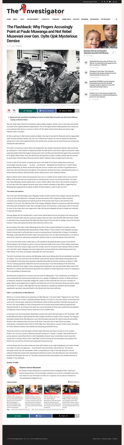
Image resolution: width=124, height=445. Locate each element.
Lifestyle (45, 19)
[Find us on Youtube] (110, 1)
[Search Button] (116, 19)
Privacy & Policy (106, 439)
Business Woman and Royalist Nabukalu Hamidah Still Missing (96, 52)
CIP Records (105, 19)
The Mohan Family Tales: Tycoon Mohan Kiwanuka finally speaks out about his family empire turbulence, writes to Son (103, 73)
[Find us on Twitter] (104, 1)
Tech (22, 19)
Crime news (66, 19)
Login (115, 1)
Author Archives (74, 382)
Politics (76, 19)
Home (9, 19)
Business (84, 19)
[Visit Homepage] (35, 10)
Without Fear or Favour (41, 439)
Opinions (55, 19)
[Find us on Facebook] (102, 1)
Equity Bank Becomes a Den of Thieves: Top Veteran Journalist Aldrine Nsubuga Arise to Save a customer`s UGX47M (103, 63)
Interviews (94, 19)
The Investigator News (17, 439)
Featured (19, 46)
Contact (115, 439)
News (15, 19)
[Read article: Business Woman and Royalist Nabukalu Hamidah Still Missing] (100, 36)
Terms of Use (96, 439)
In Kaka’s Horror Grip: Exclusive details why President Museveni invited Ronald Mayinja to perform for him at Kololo (103, 95)
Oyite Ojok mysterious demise (20, 409)
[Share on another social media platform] (77, 111)
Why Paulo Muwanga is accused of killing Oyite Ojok (48, 409)
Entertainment (33, 19)
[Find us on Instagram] (107, 1)
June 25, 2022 (11, 46)
